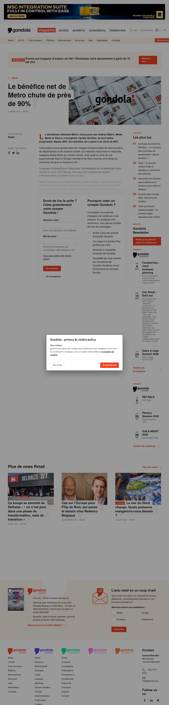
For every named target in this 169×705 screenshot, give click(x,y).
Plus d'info (57, 365)
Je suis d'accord (109, 365)
